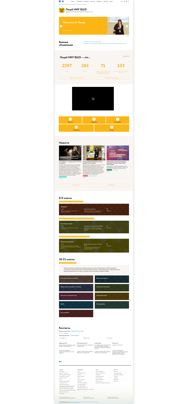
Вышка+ (79, 377)
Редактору (129, 401)
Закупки (60, 379)
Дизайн (62, 304)
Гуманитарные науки (101, 295)
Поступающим (86, 1)
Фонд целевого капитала (63, 382)
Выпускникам (106, 1)
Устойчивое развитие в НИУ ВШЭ (64, 374)
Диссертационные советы (100, 376)
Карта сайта (96, 401)
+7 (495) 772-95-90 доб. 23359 (76, 331)
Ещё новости (76, 184)
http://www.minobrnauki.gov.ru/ (64, 397)
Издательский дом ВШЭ (117, 373)
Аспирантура (80, 381)
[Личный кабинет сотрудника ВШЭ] (126, 1)
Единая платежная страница (63, 391)
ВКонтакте (87, 338)
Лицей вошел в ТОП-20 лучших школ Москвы (92, 41)
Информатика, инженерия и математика (71, 287)
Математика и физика (67, 242)
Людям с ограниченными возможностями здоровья (67, 390)
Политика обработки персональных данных (88, 401)
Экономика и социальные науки (69, 295)
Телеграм (110, 338)
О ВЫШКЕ (61, 369)
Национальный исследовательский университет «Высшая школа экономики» (73, 4)
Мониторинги (98, 374)
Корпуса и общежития (62, 377)
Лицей (79, 371)
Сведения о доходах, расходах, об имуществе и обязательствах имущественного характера (67, 386)
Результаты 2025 (126, 56)
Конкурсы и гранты (99, 381)
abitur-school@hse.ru (64, 333)
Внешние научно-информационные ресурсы (103, 382)
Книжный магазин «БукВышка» (118, 374)
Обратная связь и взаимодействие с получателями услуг (86, 390)
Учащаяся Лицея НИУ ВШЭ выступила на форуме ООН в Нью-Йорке (93, 162)
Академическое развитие (100, 379)
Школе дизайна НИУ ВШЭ (75, 402)
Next (127, 26)
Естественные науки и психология (69, 278)
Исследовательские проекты (100, 373)
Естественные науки (67, 224)
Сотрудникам (94, 122)
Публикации (116, 381)
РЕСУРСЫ (116, 369)
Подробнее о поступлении (76, 78)
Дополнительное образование (82, 382)
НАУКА (97, 369)
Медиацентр (116, 377)
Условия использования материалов (77, 401)
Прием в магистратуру (81, 379)
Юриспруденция (100, 304)
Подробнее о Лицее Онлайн (112, 78)
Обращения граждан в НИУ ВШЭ (64, 381)
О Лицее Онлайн (79, 1)
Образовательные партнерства (83, 387)
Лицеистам (70, 122)
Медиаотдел (111, 184)
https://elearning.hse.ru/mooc (112, 397)
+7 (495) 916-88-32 (74, 335)
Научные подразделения (99, 371)
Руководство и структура (63, 373)
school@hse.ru (63, 338)
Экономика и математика (103, 287)
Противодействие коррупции (64, 384)
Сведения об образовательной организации (66, 388)
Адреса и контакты (69, 401)
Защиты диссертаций (99, 377)
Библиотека (116, 371)
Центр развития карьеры (81, 384)
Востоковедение (65, 312)
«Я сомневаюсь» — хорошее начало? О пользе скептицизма (70, 162)
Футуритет (64, 207)
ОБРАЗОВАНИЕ (80, 369)
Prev (61, 26)
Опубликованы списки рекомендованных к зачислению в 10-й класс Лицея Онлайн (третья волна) (117, 163)
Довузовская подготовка (82, 373)
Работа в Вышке (61, 393)
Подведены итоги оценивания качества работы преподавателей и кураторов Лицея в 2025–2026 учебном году (105, 43)
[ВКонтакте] (59, 361)
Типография (116, 376)
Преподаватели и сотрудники (64, 376)
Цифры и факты (61, 371)
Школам (111, 1)
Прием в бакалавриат (81, 376)
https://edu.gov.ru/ (87, 397)
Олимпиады (79, 374)
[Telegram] (61, 361)
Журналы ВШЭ (116, 379)
